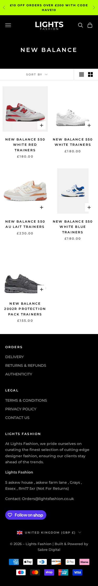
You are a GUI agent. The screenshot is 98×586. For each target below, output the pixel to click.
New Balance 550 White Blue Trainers (73, 226)
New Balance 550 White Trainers (73, 142)
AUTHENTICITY (18, 374)
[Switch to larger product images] (81, 74)
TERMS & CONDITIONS (26, 400)
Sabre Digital (49, 549)
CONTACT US (17, 417)
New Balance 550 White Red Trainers (25, 144)
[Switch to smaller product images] (90, 74)
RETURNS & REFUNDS (25, 365)
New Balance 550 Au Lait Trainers (25, 224)
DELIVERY (14, 356)
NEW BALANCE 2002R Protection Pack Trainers (25, 309)
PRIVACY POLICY (20, 409)
